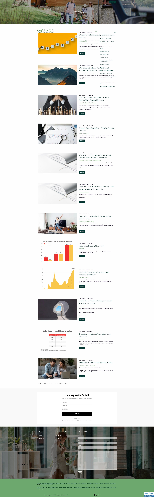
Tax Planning (93, 102)
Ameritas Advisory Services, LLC (107, 86)
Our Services (103, 44)
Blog (101, 70)
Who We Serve (110, 41)
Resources (102, 67)
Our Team (108, 38)
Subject (84, 445)
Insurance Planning (104, 64)
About (101, 35)
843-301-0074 (59, 435)
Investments (81, 73)
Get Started (113, 76)
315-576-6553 (40, 435)
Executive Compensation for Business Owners (106, 61)
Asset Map (109, 73)
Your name (84, 436)
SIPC (40, 484)
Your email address (86, 440)
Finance (86, 73)
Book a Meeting (112, 2)
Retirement (87, 102)
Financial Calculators (108, 70)
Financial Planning (104, 57)
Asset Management (104, 54)
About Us (102, 38)
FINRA (38, 484)
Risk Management (93, 73)
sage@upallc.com (41, 434)
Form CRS (102, 79)
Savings (90, 160)
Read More (82, 83)
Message (84, 450)
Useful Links (102, 73)
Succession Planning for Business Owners (107, 47)
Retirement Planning (104, 51)
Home (115, 32)
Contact (107, 76)
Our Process (102, 41)
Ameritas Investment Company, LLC (107, 82)
